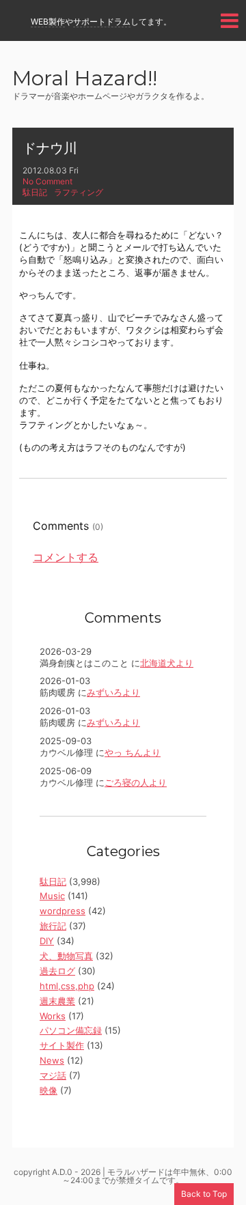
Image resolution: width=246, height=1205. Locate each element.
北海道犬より (166, 662)
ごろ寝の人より (136, 782)
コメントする (65, 557)
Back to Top (204, 1194)
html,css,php (67, 985)
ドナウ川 (50, 148)
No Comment (47, 181)
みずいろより (113, 692)
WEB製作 (48, 21)
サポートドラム (102, 21)
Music (52, 895)
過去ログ (57, 970)
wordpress (62, 910)
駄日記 (35, 192)
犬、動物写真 (66, 955)
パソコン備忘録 (71, 1030)
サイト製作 (62, 1045)
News (52, 1060)
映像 (48, 1090)
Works (53, 1015)
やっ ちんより (133, 752)
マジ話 (53, 1075)
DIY (47, 940)
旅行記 (53, 925)
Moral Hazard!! (84, 79)
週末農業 (57, 1000)
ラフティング (78, 192)
